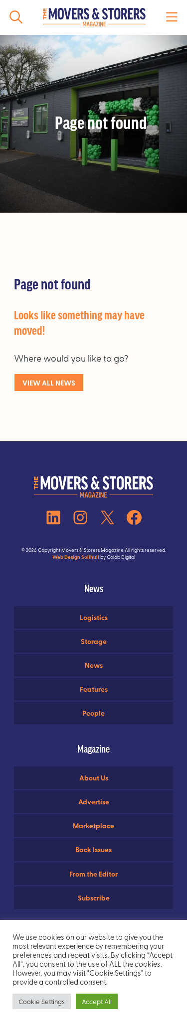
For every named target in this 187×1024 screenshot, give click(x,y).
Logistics (94, 617)
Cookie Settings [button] (41, 1001)
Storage (94, 641)
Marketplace (93, 825)
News (94, 665)
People (93, 713)
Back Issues (93, 849)
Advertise (93, 801)
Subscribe (94, 897)
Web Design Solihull (75, 556)
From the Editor (93, 874)
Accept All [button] (97, 1001)
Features (94, 689)
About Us (93, 777)
